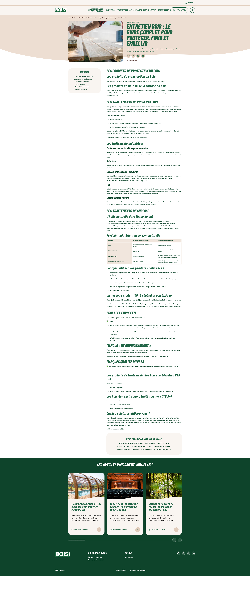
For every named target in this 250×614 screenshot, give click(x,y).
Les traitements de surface (82, 81)
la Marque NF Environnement (160, 356)
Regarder (191, 3)
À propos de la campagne (95, 557)
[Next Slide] (180, 540)
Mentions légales (121, 570)
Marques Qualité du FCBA (81, 89)
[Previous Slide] (174, 540)
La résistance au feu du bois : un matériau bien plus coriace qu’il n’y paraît (144, 446)
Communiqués (129, 557)
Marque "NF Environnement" (82, 87)
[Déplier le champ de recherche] (192, 10)
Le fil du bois (181, 10)
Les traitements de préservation (83, 79)
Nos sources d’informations (96, 560)
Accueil (70, 18)
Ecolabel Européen (80, 84)
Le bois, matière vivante (133, 22)
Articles (85, 18)
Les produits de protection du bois (84, 76)
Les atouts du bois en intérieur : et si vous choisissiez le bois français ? (144, 449)
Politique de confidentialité (138, 570)
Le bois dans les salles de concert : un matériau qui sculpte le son (144, 443)
